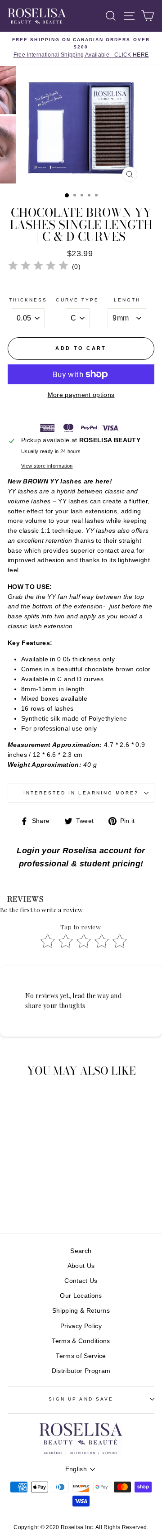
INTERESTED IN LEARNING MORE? (81, 792)
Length (127, 299)
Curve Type (77, 299)
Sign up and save (81, 1398)
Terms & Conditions (81, 1341)
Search (80, 1251)
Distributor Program (81, 1371)
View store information (46, 466)
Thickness (28, 299)
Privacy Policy (81, 1326)
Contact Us (80, 1280)
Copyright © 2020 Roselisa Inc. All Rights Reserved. (81, 1527)
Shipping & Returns (81, 1310)
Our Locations (81, 1295)
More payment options (81, 395)
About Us (81, 1265)
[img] (38, 266)
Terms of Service (81, 1356)
